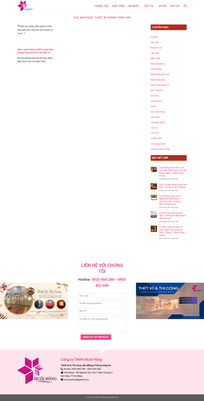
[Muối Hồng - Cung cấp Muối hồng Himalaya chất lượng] (31, 6)
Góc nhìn (155, 42)
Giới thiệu (118, 6)
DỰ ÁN (162, 6)
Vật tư (148, 6)
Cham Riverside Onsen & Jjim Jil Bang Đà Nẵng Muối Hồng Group (172, 215)
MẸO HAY (155, 58)
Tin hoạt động (158, 122)
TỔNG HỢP (156, 138)
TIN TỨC (175, 6)
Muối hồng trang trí (160, 85)
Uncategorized (158, 144)
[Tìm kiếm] (185, 6)
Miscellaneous (158, 63)
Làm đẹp (155, 53)
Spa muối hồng (158, 111)
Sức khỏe (155, 117)
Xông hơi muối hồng (160, 149)
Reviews (155, 95)
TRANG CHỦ (101, 6)
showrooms (156, 101)
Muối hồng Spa (158, 79)
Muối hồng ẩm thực (160, 74)
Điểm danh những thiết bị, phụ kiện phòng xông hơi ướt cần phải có (35, 51)
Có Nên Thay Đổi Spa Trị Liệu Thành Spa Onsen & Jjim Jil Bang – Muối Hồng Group (171, 231)
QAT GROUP (157, 90)
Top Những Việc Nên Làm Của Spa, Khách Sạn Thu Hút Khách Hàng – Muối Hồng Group (173, 171)
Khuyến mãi (156, 47)
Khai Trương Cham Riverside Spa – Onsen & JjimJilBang (173, 185)
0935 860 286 (103, 279)
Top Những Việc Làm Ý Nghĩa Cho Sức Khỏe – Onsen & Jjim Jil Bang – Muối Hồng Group (170, 200)
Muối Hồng (156, 69)
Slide (153, 106)
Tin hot (154, 127)
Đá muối (134, 6)
